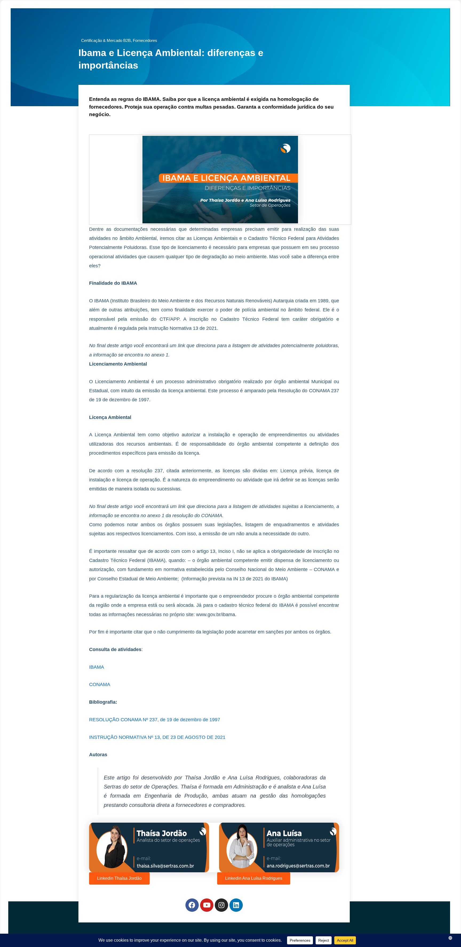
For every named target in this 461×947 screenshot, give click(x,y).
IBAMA (96, 667)
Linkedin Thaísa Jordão (119, 878)
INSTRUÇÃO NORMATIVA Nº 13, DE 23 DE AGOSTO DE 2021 (157, 737)
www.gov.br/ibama (215, 614)
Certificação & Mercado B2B (106, 40)
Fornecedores (145, 40)
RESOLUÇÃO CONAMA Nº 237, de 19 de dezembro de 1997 (154, 719)
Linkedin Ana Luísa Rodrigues (253, 878)
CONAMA (99, 684)
